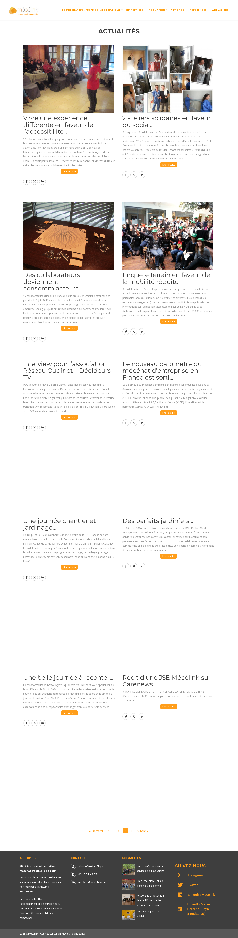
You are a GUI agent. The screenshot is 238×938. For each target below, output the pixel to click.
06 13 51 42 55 (87, 874)
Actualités (220, 10)
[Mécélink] (24, 11)
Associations (110, 10)
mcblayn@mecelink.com (92, 882)
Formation (157, 10)
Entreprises (134, 10)
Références (198, 10)
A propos (177, 10)
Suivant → (143, 831)
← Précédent (96, 831)
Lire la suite (69, 171)
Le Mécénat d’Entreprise (80, 10)
